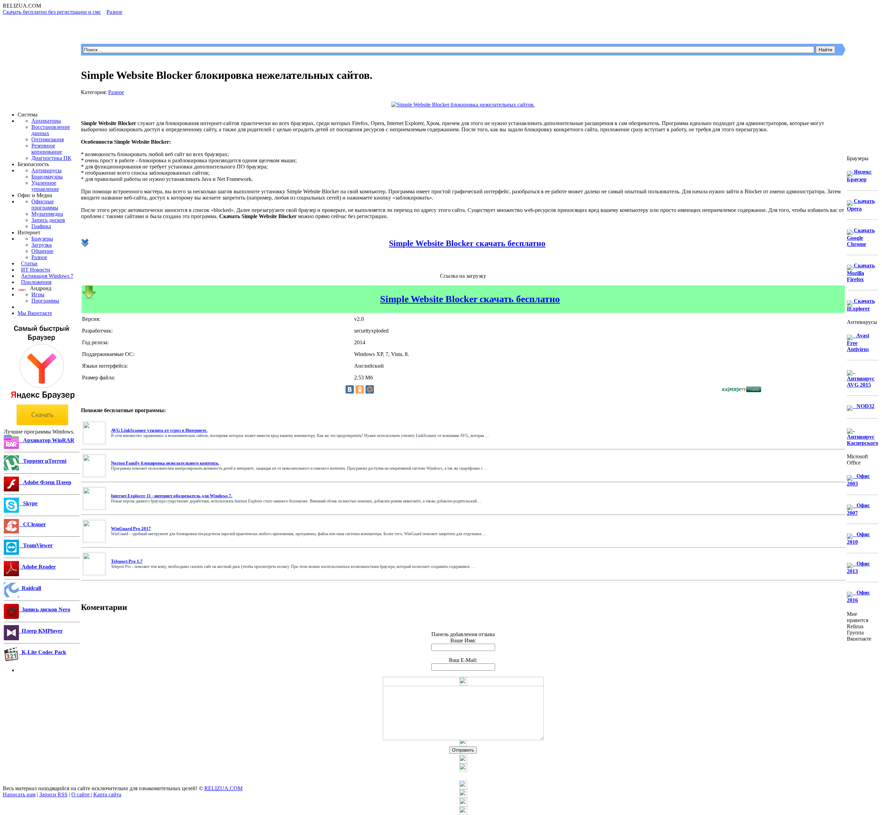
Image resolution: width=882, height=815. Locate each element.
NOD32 (863, 406)
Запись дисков (48, 220)
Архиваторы (46, 121)
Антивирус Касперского (862, 436)
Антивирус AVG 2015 (860, 378)
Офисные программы (44, 204)
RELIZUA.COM (223, 788)
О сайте (81, 794)
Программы (45, 301)
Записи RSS (53, 794)
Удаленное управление (45, 186)
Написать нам (19, 794)
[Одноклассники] (360, 389)
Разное (39, 257)
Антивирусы (46, 170)
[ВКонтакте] (350, 389)
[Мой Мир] (370, 389)
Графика (41, 226)
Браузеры (42, 239)
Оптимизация (47, 139)
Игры (37, 294)
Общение (42, 251)
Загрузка (41, 245)
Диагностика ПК (51, 158)
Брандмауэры (47, 177)
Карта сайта (107, 794)
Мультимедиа (47, 214)
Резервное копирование (46, 149)
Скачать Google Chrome (861, 237)
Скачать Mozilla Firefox (861, 272)
